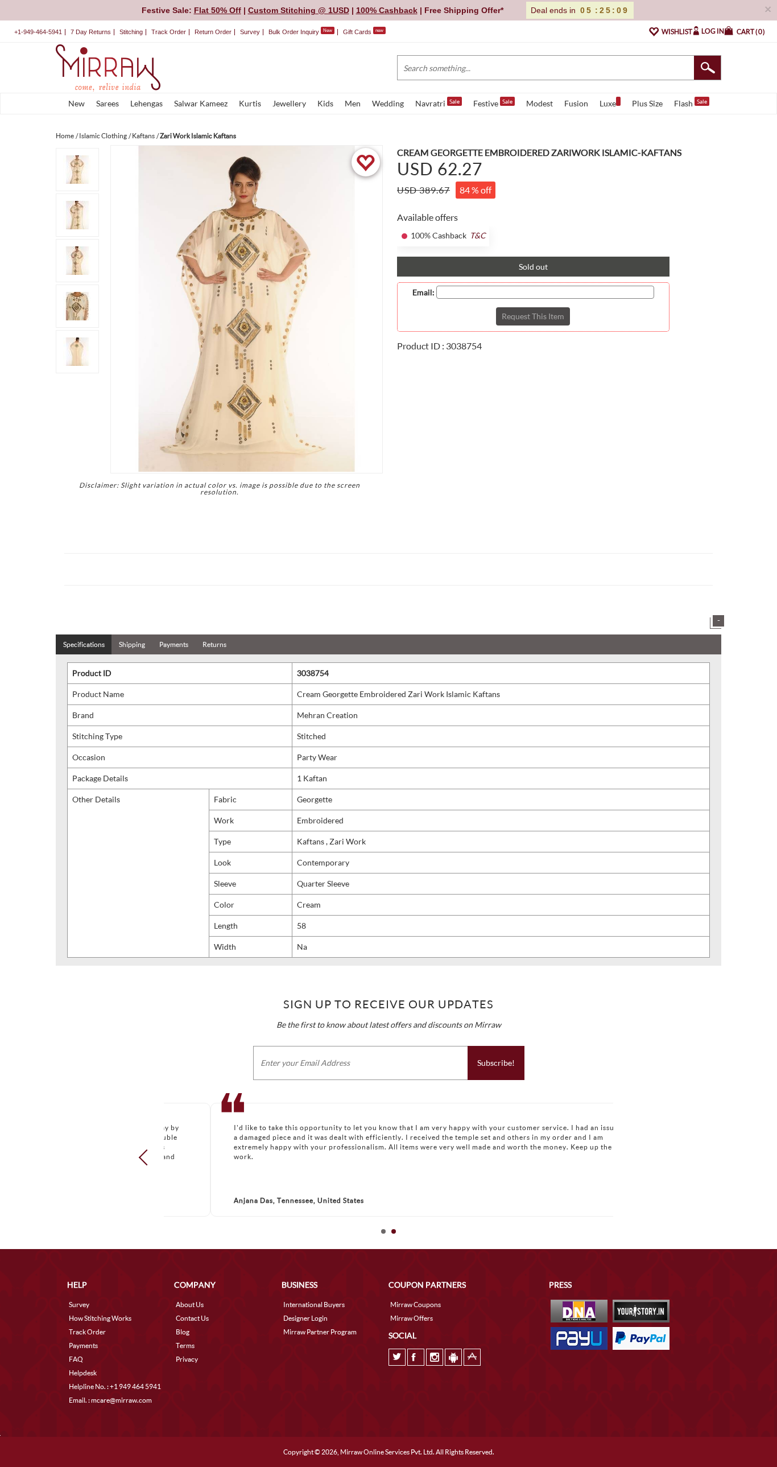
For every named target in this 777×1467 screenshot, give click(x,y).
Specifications (84, 644)
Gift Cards (363, 31)
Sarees (107, 103)
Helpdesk (83, 1373)
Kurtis (250, 103)
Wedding (388, 103)
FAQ (76, 1359)
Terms (185, 1345)
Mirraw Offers (411, 1318)
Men (353, 103)
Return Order (213, 31)
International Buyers (314, 1304)
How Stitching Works (100, 1318)
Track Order (168, 31)
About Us (190, 1304)
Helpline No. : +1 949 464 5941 (115, 1386)
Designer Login (305, 1318)
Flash (690, 103)
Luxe (608, 103)
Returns (214, 644)
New (76, 103)
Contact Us (192, 1318)
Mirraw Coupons (415, 1304)
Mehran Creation (327, 715)
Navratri (437, 103)
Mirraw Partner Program (320, 1332)
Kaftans (311, 841)
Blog (182, 1332)
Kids (325, 103)
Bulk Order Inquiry (293, 31)
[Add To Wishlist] (365, 162)
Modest (539, 103)
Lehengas (146, 103)
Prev (147, 1157)
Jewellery (289, 103)
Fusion (576, 103)
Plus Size (647, 103)
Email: (423, 292)
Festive (493, 103)
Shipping (132, 644)
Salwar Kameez (201, 103)
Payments (173, 644)
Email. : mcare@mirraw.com (110, 1400)
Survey (250, 31)
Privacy (187, 1359)
